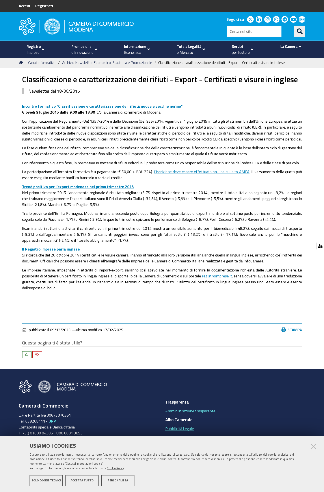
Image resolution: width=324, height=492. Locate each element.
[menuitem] (33, 49)
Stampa (294, 330)
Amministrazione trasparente (190, 411)
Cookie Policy (115, 468)
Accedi (24, 6)
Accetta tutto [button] (82, 480)
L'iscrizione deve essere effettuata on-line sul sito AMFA (202, 172)
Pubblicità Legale (179, 428)
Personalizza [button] (118, 480)
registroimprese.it (217, 276)
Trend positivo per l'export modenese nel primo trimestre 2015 (78, 187)
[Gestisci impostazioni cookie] (320, 246)
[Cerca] (299, 31)
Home (21, 62)
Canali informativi (41, 62)
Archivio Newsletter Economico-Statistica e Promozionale (107, 62)
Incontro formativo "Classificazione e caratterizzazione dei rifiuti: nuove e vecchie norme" (105, 106)
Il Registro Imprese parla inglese (51, 249)
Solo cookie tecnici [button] (46, 480)
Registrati (44, 6)
